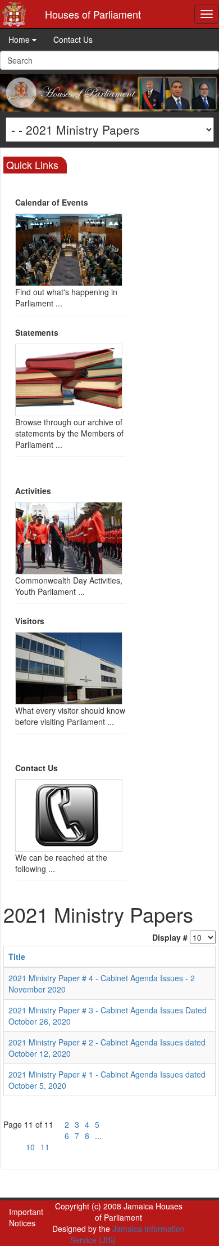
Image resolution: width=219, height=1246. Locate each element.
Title (16, 956)
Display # (170, 937)
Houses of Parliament (93, 14)
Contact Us (73, 39)
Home (20, 39)
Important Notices (26, 1217)
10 (30, 1146)
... (98, 1135)
